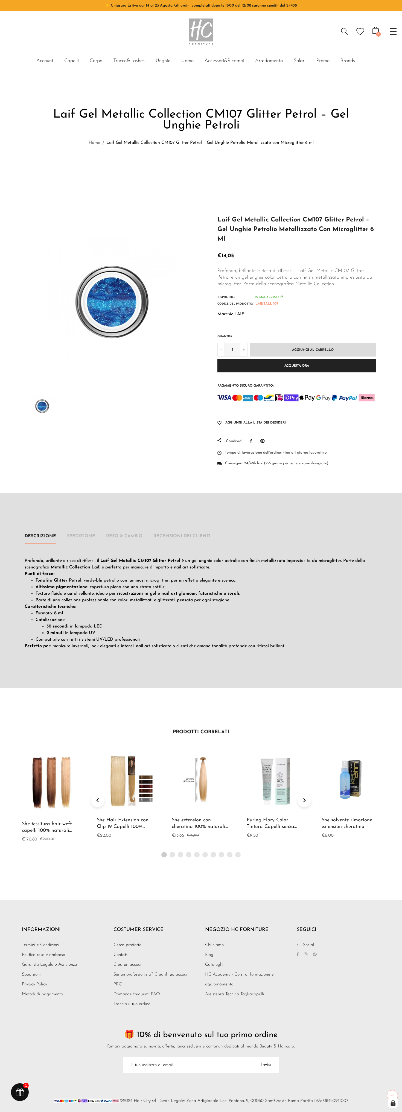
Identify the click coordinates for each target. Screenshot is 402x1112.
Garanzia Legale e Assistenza (49, 964)
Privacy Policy (34, 984)
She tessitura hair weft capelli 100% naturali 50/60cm (47, 831)
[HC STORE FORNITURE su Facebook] (298, 955)
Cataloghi (214, 964)
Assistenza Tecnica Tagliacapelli (234, 994)
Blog (209, 955)
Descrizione (40, 536)
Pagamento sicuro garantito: (245, 385)
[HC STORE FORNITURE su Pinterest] (315, 955)
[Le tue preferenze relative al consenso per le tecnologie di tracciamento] (393, 1103)
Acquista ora (296, 365)
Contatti (121, 955)
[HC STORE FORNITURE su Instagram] (306, 955)
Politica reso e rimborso (43, 955)
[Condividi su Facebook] (252, 441)
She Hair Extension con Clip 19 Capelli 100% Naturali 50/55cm (122, 827)
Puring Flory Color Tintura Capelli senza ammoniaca (270, 827)
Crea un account (128, 964)
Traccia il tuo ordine (131, 1004)
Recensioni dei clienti (181, 536)
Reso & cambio (124, 536)
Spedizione (81, 536)
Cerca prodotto (127, 945)
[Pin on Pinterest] (263, 441)
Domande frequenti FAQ (136, 994)
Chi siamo (214, 945)
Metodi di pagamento (42, 994)
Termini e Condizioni (40, 945)
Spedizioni (31, 974)
